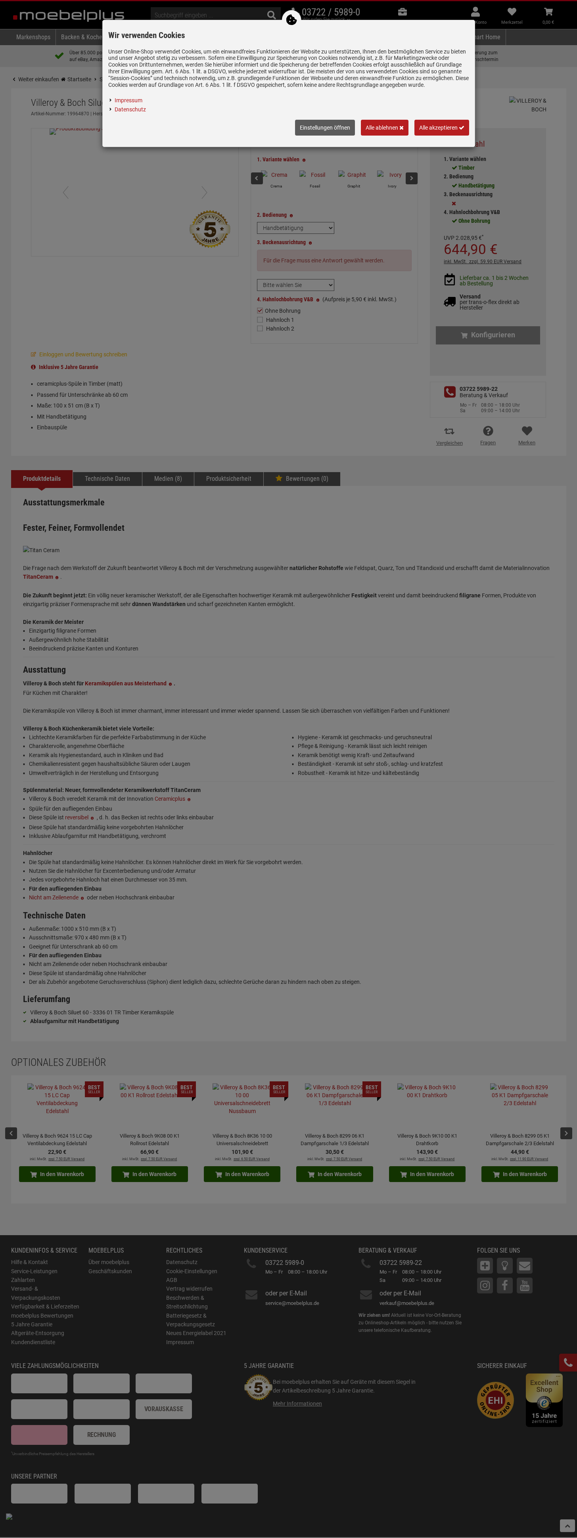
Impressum (128, 100)
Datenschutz (130, 109)
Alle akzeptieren (439, 127)
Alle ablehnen (382, 127)
